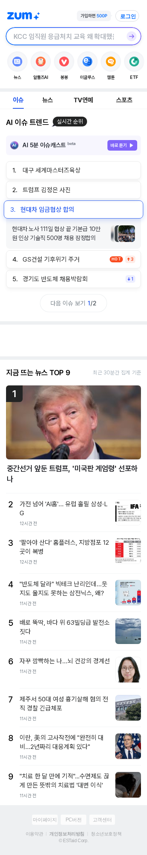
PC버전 (73, 820)
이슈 (18, 100)
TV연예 (83, 100)
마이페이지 (45, 820)
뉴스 (47, 100)
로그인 (128, 16)
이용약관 (34, 834)
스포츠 (124, 100)
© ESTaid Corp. (73, 840)
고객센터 (102, 820)
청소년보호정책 (106, 834)
